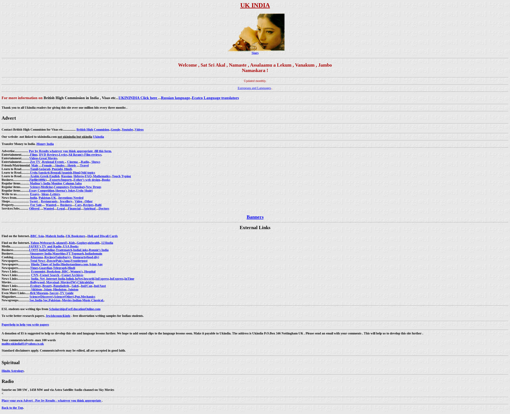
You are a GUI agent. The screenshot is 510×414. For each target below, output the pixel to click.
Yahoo (34, 242)
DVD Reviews (48, 154)
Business (66, 205)
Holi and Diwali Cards (102, 236)
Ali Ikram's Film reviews (84, 154)
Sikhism (36, 289)
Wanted (51, 205)
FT (69, 253)
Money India (45, 144)
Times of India (50, 264)
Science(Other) (64, 296)
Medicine (47, 187)
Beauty (47, 286)
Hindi (67, 169)
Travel (84, 165)
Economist (38, 271)
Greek (44, 176)
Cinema (72, 162)
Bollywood (37, 282)
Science (35, 187)
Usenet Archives (72, 275)
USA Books (70, 246)
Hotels (72, 165)
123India (107, 242)
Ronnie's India (99, 250)
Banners (255, 217)
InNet (79, 278)
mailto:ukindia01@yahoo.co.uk (23, 343)
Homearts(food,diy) (86, 257)
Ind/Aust (100, 286)
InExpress (102, 278)
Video (79, 201)
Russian (66, 176)
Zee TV (35, 162)
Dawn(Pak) (54, 260)
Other (89, 201)
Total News (38, 260)
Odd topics (87, 172)
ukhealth (94, 242)
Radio (85, 162)
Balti (98, 205)
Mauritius (59, 253)
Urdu (33, 172)
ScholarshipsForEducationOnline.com (74, 309)
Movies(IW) (68, 282)
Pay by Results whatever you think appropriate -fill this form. (70, 151)
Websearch (47, 242)
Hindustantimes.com (74, 264)
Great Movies (48, 158)
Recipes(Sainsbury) (57, 257)
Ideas (45, 194)
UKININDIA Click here (138, 98)
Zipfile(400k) (37, 179)
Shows (95, 162)
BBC (65, 271)
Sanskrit (44, 172)
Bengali (55, 172)
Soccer (54, 293)
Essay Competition (41, 190)
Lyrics (63, 154)
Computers (61, 187)
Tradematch (64, 250)
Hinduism (59, 289)
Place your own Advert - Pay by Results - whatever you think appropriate (52, 400)
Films (33, 154)
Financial (74, 208)
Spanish (66, 172)
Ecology (35, 286)
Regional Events (53, 162)
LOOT (33, 250)
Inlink (70, 278)
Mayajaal (52, 282)
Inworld (88, 278)
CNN (34, 275)
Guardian (45, 268)
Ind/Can (86, 286)
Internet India (55, 278)
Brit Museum (39, 293)
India (33, 197)
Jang (66, 260)
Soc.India (35, 300)
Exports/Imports (61, 179)
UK (53, 197)
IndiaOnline (47, 250)
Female (47, 165)
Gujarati (44, 169)
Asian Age (96, 264)
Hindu (35, 264)
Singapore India (41, 253)
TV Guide (67, 293)
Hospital (89, 271)
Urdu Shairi (84, 190)
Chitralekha (85, 282)
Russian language (175, 98)
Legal (61, 208)
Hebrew (79, 176)
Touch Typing (121, 176)
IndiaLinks (80, 250)
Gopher (82, 242)
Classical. (97, 300)
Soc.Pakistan (51, 300)
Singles (59, 165)
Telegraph (60, 268)
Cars (78, 205)
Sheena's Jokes (65, 190)
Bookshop (53, 271)
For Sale (36, 205)
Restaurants (49, 201)
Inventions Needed (70, 197)
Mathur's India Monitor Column (51, 183)
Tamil (34, 169)
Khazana (37, 257)
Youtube (127, 129)
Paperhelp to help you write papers (25, 324)
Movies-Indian (71, 300)
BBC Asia (37, 236)
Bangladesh (61, 286)
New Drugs (93, 187)
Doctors (104, 208)
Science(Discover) (41, 296)
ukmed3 (61, 242)
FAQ (88, 176)
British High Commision (92, 129)
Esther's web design (87, 179)
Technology (77, 187)
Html (76, 172)
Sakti (75, 286)
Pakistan (44, 197)
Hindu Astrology (13, 371)
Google (115, 129)
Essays (34, 194)
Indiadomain (93, 253)
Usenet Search (50, 275)
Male (35, 165)
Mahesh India (54, 236)
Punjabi (57, 169)
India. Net (38, 278)
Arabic (34, 176)
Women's (76, 271)
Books (106, 179)
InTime (129, 278)
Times (34, 268)
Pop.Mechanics (85, 296)
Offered (34, 208)
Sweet (34, 201)
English (54, 176)
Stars (255, 53)
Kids (72, 242)
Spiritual (90, 208)
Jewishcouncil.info (58, 315)
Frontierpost (79, 260)
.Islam (47, 289)
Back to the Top (12, 407)
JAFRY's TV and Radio (44, 246)
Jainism (73, 289)
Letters (55, 194)
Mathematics (101, 176)
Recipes (88, 205)
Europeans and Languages (254, 88)
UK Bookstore (75, 236)
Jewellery (66, 201)
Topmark (77, 253)
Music (86, 300)
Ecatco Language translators (215, 98)
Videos (139, 129)
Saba (78, 183)
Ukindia (98, 136)
